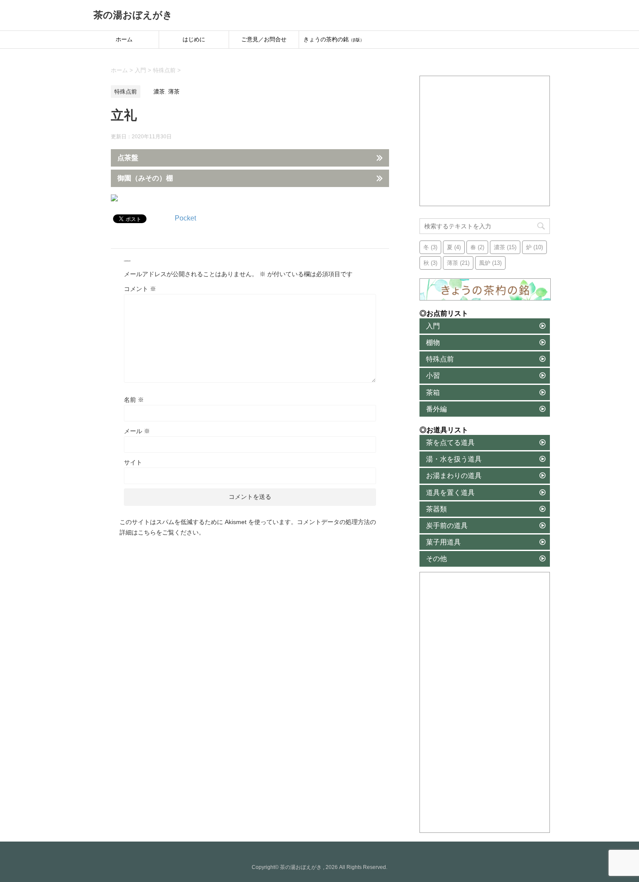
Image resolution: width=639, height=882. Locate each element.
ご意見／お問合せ (263, 39)
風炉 (490, 263)
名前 (134, 399)
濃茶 (159, 91)
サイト (133, 462)
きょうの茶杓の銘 (333, 39)
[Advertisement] (485, 141)
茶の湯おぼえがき (133, 15)
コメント (140, 288)
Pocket (185, 218)
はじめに (194, 39)
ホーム (124, 39)
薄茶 (174, 91)
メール (137, 431)
